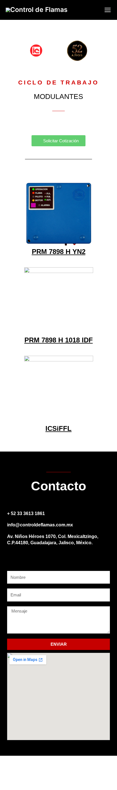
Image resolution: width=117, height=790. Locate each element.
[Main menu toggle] (107, 10)
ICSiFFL (58, 428)
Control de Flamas (39, 10)
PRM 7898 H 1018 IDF (58, 340)
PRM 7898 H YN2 (58, 251)
